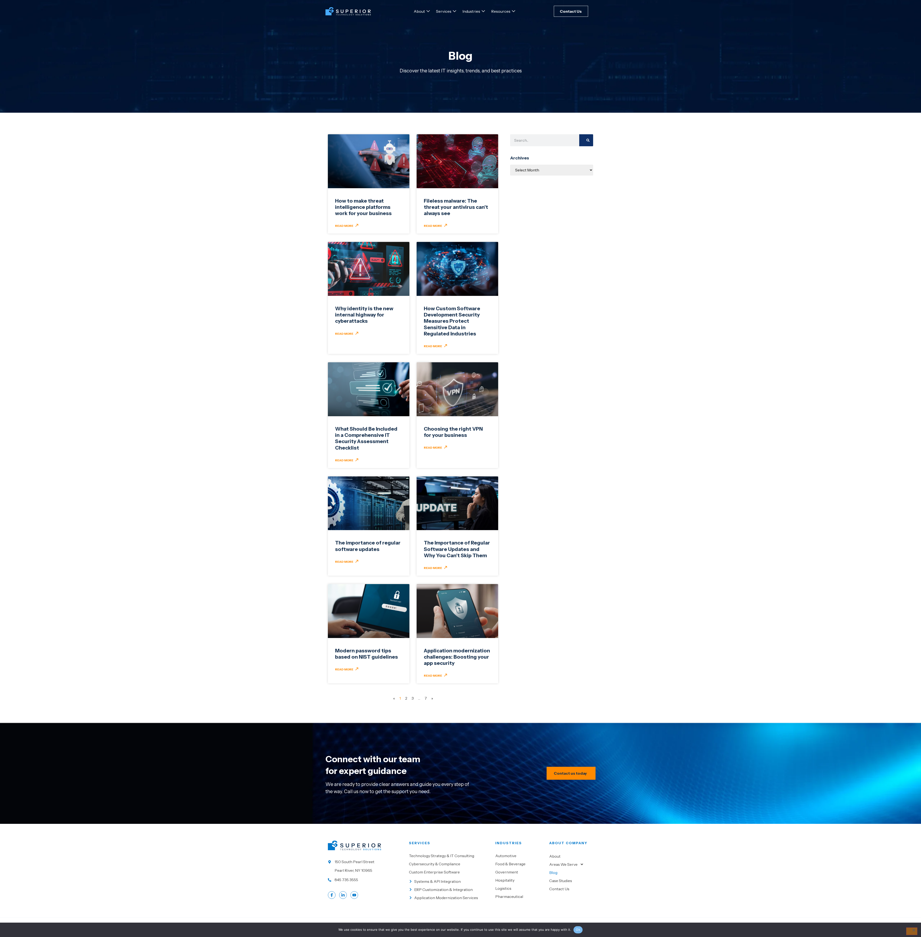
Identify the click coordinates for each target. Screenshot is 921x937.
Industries (508, 843)
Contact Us (559, 888)
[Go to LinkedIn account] (343, 895)
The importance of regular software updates (368, 546)
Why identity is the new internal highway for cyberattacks (364, 314)
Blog (553, 872)
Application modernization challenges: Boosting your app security (457, 657)
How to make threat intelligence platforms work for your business (363, 207)
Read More (344, 226)
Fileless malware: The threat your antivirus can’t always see (456, 207)
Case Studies (560, 880)
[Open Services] (454, 11)
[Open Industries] (483, 11)
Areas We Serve (563, 864)
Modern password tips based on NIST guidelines (366, 654)
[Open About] (428, 11)
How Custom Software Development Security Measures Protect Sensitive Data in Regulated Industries (452, 321)
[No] (911, 931)
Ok (578, 929)
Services (419, 843)
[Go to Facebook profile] (332, 895)
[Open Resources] (513, 11)
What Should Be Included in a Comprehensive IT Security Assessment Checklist (366, 438)
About (555, 856)
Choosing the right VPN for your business (453, 432)
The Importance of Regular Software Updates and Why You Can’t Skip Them (457, 549)
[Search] (586, 140)
